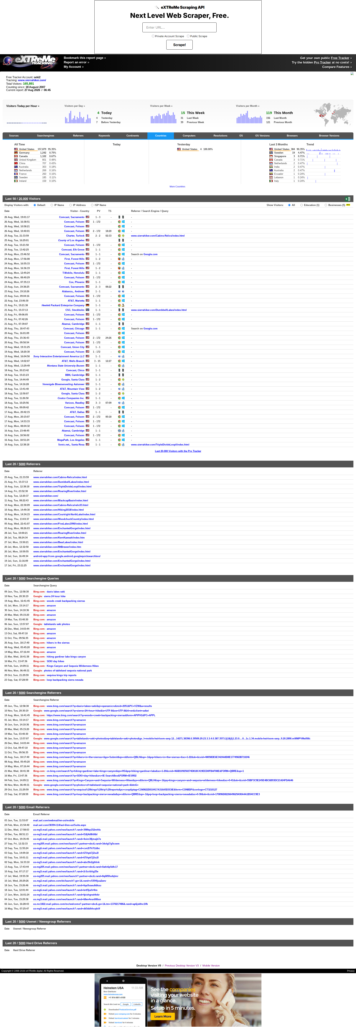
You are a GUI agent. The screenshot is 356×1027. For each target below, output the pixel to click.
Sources (14, 135)
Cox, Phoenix (76, 282)
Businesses (336, 205)
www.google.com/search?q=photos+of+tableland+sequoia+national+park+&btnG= (91, 785)
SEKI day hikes (55, 661)
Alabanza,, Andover (73, 291)
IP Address (79, 205)
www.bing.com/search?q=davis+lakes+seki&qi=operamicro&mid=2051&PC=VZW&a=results (99, 706)
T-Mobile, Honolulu (73, 272)
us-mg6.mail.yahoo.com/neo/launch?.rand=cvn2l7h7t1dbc (66, 848)
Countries (160, 135)
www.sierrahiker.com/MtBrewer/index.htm (57, 547)
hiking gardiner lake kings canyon (66, 656)
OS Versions (262, 135)
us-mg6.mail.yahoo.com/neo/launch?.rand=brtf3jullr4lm (65, 890)
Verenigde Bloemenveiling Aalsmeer (63, 384)
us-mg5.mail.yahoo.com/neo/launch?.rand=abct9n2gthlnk (66, 862)
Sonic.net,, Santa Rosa (71, 444)
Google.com (151, 254)
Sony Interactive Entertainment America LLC (58, 356)
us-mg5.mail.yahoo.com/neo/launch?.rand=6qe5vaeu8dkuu (67, 885)
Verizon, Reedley (74, 402)
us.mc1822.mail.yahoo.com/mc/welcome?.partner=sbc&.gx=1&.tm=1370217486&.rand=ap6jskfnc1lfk (90, 904)
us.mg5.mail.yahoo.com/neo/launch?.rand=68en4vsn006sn (67, 899)
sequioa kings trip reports (61, 675)
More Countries (177, 186)
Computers (189, 135)
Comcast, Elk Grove (73, 249)
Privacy (351, 971)
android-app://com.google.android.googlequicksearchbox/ (66, 556)
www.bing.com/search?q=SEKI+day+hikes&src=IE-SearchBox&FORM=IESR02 (91, 775)
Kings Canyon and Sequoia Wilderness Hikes (73, 666)
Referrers (78, 135)
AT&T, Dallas (77, 412)
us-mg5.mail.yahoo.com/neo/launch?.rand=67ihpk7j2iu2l (66, 853)
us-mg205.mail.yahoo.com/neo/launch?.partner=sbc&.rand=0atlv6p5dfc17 (75, 866)
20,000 (23, 199)
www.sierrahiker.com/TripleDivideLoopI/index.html (160, 444)
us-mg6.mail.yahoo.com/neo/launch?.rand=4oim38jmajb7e (67, 839)
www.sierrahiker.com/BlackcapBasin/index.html (60, 500)
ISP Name (100, 205)
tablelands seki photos (57, 624)
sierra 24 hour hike (54, 596)
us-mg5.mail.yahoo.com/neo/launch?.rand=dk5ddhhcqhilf (66, 908)
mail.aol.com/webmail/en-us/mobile (53, 820)
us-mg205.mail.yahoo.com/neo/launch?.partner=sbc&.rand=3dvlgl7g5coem (76, 843)
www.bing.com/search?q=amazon (66, 720)
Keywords (104, 135)
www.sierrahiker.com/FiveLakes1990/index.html (60, 523)
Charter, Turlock (75, 235)
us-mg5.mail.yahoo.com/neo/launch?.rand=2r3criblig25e (65, 871)
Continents (132, 135)
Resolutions (220, 135)
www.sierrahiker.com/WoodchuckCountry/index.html (63, 519)
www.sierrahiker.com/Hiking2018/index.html (58, 509)
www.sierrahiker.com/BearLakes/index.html (58, 542)
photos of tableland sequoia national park (68, 670)
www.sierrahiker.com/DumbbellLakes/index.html (159, 310)
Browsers (292, 135)
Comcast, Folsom (74, 221)
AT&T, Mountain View (72, 389)
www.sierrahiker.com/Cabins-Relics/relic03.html (60, 505)
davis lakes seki (56, 591)
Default (41, 205)
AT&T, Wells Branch (73, 361)
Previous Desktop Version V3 (182, 965)
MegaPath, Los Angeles (70, 440)
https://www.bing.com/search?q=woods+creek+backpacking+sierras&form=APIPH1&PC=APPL (101, 715)
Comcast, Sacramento (71, 217)
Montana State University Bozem (65, 365)
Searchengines (45, 135)
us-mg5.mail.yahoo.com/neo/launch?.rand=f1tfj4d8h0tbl (65, 834)
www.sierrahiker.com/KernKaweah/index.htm (59, 537)
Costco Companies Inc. (71, 398)
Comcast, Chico (75, 370)
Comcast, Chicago (73, 328)
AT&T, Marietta (76, 300)
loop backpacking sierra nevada (65, 679)
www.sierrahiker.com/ (32, 80)
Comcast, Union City (72, 347)
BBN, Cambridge (74, 375)
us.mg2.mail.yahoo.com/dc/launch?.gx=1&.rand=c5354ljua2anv (69, 880)
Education (311, 205)
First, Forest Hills (74, 259)
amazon (51, 605)
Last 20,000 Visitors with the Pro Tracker (178, 451)
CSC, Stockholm (74, 310)
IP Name (59, 205)
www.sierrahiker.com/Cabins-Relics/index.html (158, 235)
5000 (22, 464)
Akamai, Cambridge (73, 324)
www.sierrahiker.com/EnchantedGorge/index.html (61, 528)
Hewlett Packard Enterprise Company (63, 305)
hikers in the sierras (58, 642)
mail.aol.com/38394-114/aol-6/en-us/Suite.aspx (59, 825)
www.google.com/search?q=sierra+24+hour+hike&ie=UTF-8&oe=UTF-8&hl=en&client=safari (96, 710)
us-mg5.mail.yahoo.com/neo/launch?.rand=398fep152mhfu (67, 829)
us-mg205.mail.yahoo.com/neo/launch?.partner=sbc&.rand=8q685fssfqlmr (75, 876)
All (293, 205)
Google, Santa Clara (72, 379)
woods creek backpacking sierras (66, 601)
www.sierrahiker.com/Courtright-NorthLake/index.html (64, 514)
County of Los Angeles (71, 240)
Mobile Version (211, 965)
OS (241, 135)
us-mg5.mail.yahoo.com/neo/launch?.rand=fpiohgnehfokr (66, 894)
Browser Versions (329, 135)
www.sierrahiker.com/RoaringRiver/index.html (59, 491)
